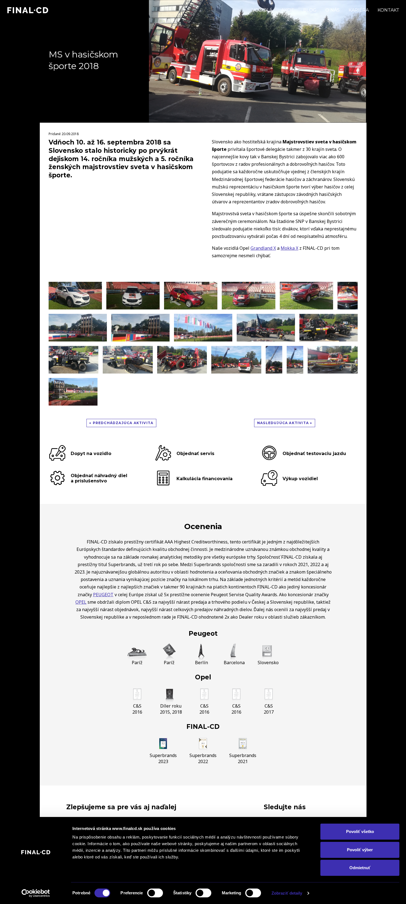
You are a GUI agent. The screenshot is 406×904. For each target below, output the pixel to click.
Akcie (287, 10)
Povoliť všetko (360, 831)
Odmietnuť (359, 867)
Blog (310, 10)
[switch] (155, 893)
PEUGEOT (103, 595)
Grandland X (263, 248)
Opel (203, 677)
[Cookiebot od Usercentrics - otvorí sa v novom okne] (36, 893)
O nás (332, 10)
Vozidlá (262, 10)
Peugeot (203, 633)
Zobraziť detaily (286, 893)
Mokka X (289, 248)
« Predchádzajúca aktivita (121, 423)
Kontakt (388, 10)
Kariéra (359, 10)
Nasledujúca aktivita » (284, 423)
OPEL (80, 602)
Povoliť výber (360, 849)
